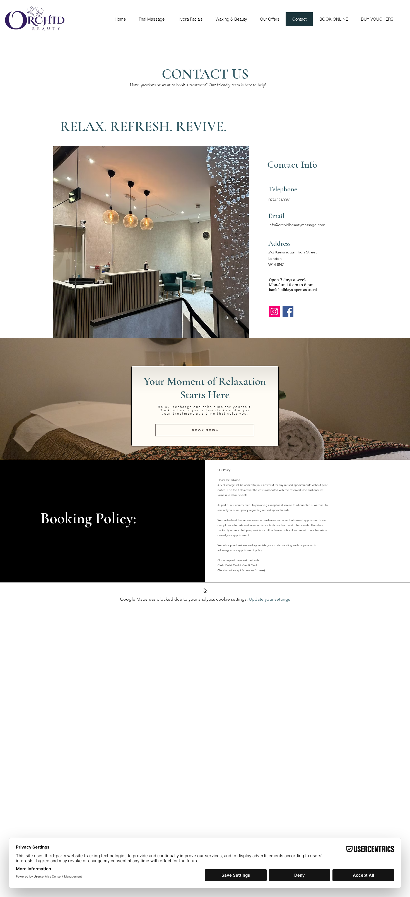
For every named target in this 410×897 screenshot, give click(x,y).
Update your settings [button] (269, 599)
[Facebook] (288, 311)
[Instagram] (274, 311)
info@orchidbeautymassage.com (297, 224)
